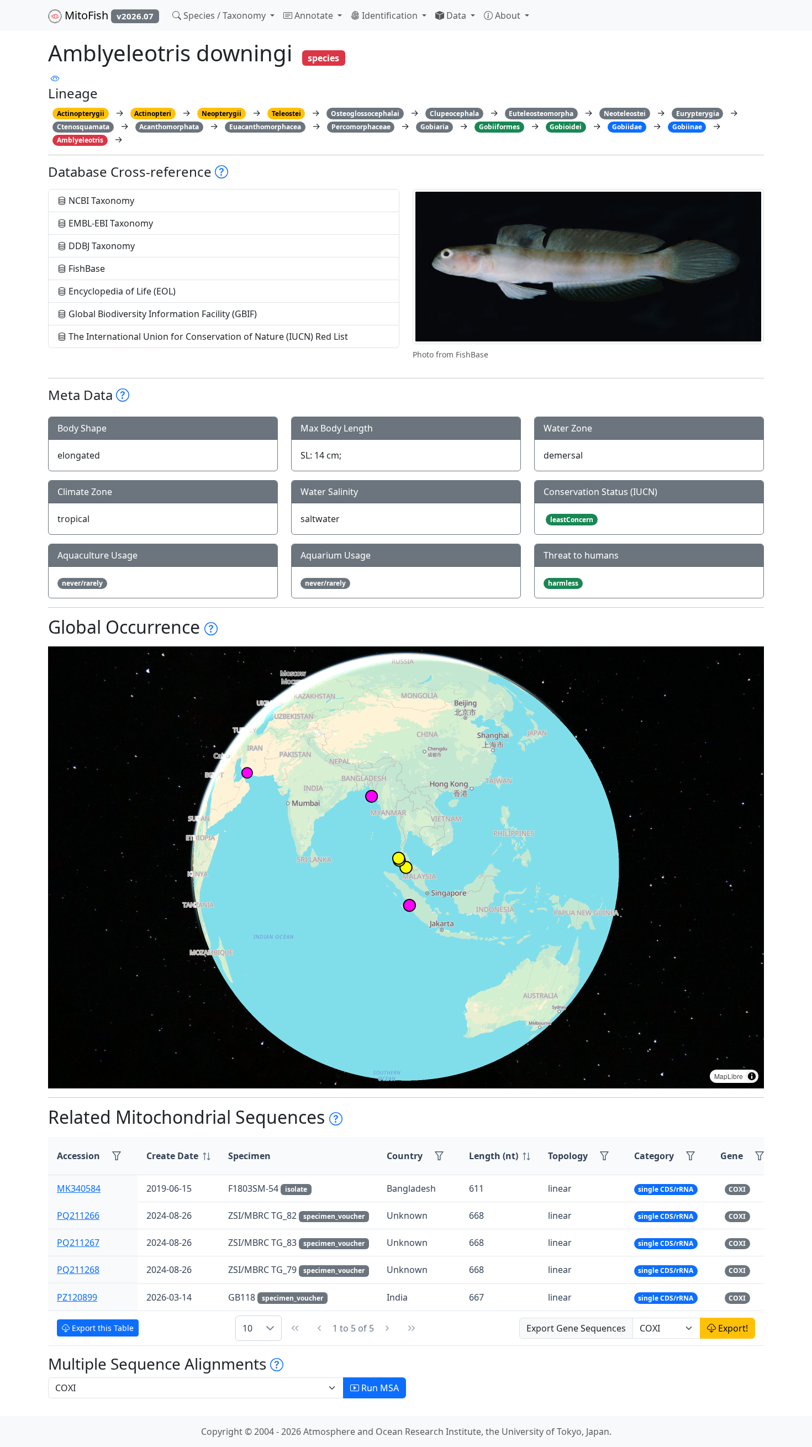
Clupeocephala (454, 113)
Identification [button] (390, 15)
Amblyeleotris (80, 140)
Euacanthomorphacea (265, 126)
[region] (406, 867)
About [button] (508, 15)
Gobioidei (566, 126)
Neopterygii (221, 113)
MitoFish (108, 15)
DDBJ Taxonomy (100, 246)
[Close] (793, 19)
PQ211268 (78, 1270)
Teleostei (286, 113)
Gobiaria (434, 126)
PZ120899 (77, 1297)
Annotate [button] (313, 15)
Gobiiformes (499, 126)
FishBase (85, 268)
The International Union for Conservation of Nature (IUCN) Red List (207, 336)
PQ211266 (78, 1215)
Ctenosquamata (83, 126)
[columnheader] (178, 1156)
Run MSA (379, 1388)
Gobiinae (687, 126)
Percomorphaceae (361, 126)
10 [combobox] (247, 1328)
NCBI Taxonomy (100, 200)
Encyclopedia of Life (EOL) (121, 291)
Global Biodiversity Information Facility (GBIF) (161, 314)
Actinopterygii (80, 113)
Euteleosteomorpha (541, 113)
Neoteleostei (625, 113)
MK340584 (79, 1188)
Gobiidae (627, 126)
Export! (732, 1328)
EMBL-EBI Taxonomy (109, 223)
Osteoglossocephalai (365, 113)
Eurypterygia (697, 113)
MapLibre (728, 1076)
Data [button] (456, 15)
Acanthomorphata (169, 126)
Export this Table (102, 1328)
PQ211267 (78, 1242)
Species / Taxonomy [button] (224, 15)
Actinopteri (152, 113)
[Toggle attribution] (751, 1076)
